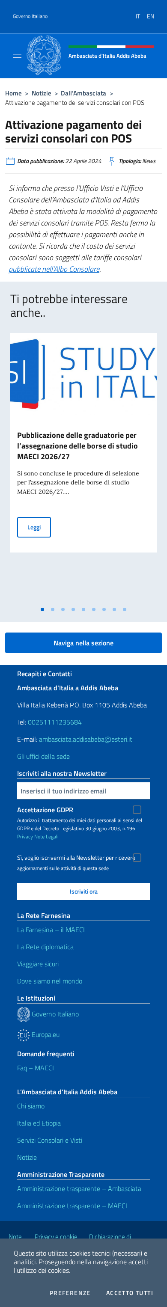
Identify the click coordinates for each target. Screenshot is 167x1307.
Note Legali (46, 836)
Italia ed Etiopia (39, 1123)
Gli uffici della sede (43, 756)
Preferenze (70, 1293)
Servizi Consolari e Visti (49, 1140)
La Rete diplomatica (45, 947)
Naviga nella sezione (83, 643)
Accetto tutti (129, 1293)
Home (13, 93)
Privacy (25, 836)
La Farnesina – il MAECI (51, 929)
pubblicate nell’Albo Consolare (54, 269)
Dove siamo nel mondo (49, 981)
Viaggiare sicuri (38, 964)
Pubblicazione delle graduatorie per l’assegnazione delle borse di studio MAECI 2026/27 (77, 445)
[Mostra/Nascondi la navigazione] (17, 55)
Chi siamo (31, 1106)
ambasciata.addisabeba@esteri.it (85, 739)
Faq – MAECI (35, 1068)
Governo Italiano (30, 16)
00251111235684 (55, 722)
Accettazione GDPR (45, 810)
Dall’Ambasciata (83, 93)
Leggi (39, 527)
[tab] (42, 609)
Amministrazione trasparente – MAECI (72, 1205)
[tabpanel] (83, 467)
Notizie (41, 93)
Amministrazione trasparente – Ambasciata (79, 1188)
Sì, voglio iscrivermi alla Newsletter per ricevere (76, 857)
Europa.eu (45, 1034)
